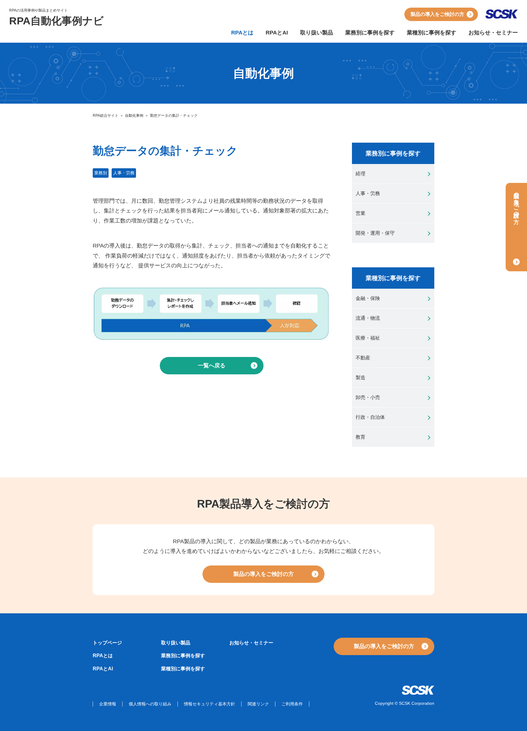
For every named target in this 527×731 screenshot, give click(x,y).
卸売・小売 (368, 397)
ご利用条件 (292, 703)
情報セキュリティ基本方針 (209, 703)
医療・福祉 (368, 338)
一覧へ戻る (211, 365)
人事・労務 (123, 172)
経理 (360, 173)
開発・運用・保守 (375, 233)
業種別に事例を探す (431, 33)
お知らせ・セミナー (493, 33)
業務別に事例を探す (370, 33)
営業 (360, 213)
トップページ (107, 642)
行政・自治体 (370, 417)
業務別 (100, 172)
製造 (360, 377)
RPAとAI (277, 33)
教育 (360, 437)
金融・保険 (368, 298)
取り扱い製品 (316, 33)
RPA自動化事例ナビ (56, 21)
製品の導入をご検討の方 (437, 14)
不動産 (363, 357)
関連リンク (258, 703)
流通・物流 (368, 318)
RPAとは (242, 33)
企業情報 (107, 703)
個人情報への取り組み (150, 703)
